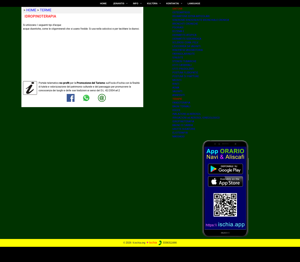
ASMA (175, 87)
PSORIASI (178, 27)
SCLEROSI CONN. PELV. (185, 42)
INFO (135, 3)
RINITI (175, 83)
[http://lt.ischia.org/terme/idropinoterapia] (102, 97)
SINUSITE (177, 57)
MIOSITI (177, 80)
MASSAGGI (178, 136)
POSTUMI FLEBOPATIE (185, 72)
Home (103, 3)
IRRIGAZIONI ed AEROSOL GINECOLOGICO (196, 117)
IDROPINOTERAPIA (183, 121)
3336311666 (169, 242)
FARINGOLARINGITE (183, 53)
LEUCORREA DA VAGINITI (186, 46)
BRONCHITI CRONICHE (185, 23)
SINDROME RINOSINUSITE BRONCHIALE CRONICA (200, 19)
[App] (225, 188)
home (31, 10)
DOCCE (176, 110)
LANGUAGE (194, 3)
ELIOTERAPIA (180, 132)
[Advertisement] (147, 254)
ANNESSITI (178, 95)
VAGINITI (177, 91)
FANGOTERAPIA (181, 102)
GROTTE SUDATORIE (183, 128)
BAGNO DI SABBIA (182, 125)
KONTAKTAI (172, 3)
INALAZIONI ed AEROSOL (186, 113)
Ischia (153, 242)
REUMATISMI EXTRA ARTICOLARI (191, 16)
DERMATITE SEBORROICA (186, 38)
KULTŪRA (152, 3)
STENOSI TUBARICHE (184, 61)
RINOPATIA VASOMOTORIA (187, 50)
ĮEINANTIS (118, 3)
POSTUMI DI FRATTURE (185, 76)
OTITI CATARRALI (182, 65)
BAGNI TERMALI (181, 106)
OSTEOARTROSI (181, 12)
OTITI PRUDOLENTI (183, 68)
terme (45, 10)
